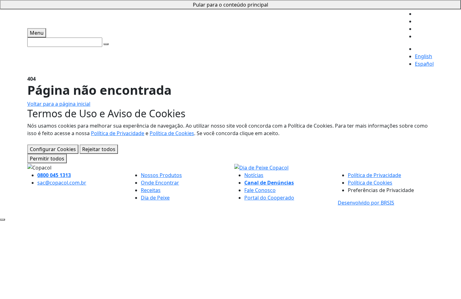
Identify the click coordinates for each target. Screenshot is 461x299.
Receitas (151, 190)
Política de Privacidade (117, 133)
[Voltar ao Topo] (2, 219)
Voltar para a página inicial (58, 103)
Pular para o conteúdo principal (230, 4)
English (423, 56)
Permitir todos (47, 158)
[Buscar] (106, 44)
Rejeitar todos (98, 149)
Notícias (253, 175)
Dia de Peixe (155, 197)
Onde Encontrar (160, 182)
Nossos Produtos (161, 175)
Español (424, 63)
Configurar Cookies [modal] (53, 149)
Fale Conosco (260, 190)
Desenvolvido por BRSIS (366, 202)
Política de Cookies (172, 133)
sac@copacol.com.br (61, 182)
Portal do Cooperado (269, 197)
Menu (37, 32)
